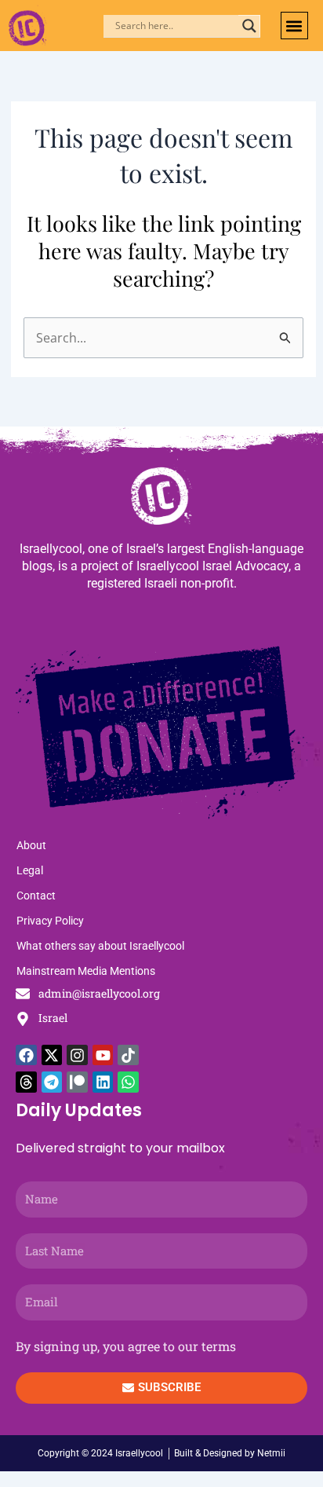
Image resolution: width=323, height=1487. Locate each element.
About (31, 845)
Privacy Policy (50, 920)
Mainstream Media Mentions (85, 971)
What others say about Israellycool (100, 945)
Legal (29, 870)
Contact (36, 895)
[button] (294, 25)
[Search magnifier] (249, 26)
